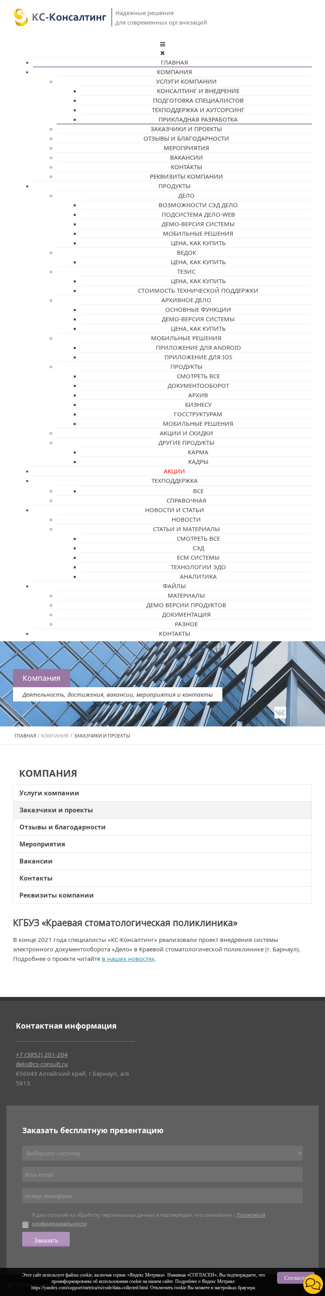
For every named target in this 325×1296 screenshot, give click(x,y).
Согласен (296, 1278)
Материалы (186, 595)
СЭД (198, 548)
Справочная (186, 500)
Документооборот (198, 385)
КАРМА (198, 452)
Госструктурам (198, 414)
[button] (313, 1284)
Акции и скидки (186, 433)
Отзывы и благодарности (186, 138)
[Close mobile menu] (162, 53)
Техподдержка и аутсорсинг (198, 110)
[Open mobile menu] (162, 44)
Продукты (175, 186)
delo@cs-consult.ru (42, 1064)
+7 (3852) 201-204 (42, 1054)
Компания (174, 72)
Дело (186, 195)
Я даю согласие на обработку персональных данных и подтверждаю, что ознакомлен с (148, 1219)
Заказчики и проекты (186, 129)
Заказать (46, 1240)
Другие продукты (186, 442)
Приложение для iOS (198, 357)
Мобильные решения (198, 233)
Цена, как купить (198, 243)
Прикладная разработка (198, 119)
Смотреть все (198, 376)
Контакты (186, 167)
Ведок (186, 252)
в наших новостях (128, 958)
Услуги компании (186, 81)
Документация (186, 614)
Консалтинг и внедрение (198, 91)
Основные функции (198, 309)
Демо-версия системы (198, 224)
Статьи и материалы (186, 529)
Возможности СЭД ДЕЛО (198, 205)
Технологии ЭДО (198, 567)
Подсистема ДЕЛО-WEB (198, 214)
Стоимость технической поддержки (198, 290)
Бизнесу (198, 404)
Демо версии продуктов (186, 605)
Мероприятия (186, 148)
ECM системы (198, 557)
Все (198, 491)
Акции (174, 471)
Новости (186, 519)
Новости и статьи (174, 510)
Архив (198, 395)
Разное (186, 624)
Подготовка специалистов (198, 100)
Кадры (198, 461)
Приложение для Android (198, 347)
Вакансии (186, 157)
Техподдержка (174, 480)
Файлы (174, 586)
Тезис (186, 271)
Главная (174, 62)
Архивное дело (186, 300)
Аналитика (198, 576)
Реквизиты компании (186, 176)
